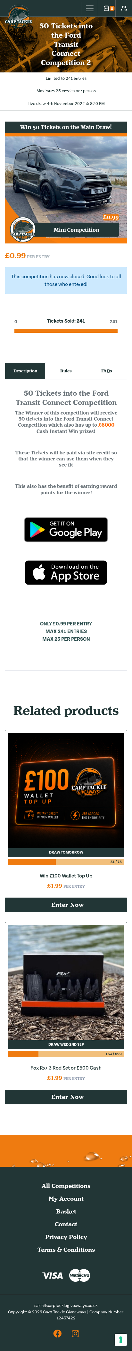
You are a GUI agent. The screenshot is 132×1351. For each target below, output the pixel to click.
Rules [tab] (66, 371)
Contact (66, 1224)
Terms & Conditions (66, 1250)
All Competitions (66, 1186)
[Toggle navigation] (89, 8)
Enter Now (67, 905)
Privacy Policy (66, 1237)
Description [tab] (25, 371)
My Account (66, 1199)
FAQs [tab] (106, 371)
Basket (66, 1211)
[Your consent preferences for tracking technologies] (121, 1340)
